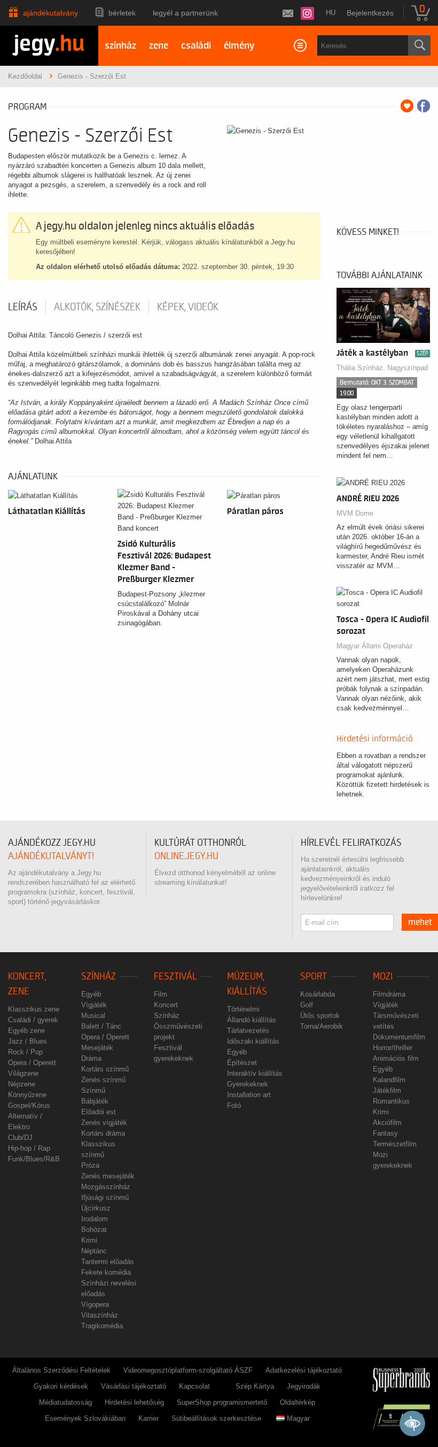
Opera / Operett (32, 1063)
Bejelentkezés (370, 13)
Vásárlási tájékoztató (133, 1386)
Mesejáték (97, 1048)
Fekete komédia (106, 1272)
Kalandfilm (389, 1080)
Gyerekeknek (247, 1084)
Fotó (234, 1105)
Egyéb (91, 994)
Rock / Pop (25, 1052)
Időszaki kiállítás (253, 1041)
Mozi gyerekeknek (392, 1160)
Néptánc (94, 1251)
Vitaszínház (99, 1315)
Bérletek (122, 13)
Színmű (93, 1090)
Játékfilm (387, 1090)
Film (160, 994)
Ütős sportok (320, 1016)
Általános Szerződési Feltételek (61, 1370)
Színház (98, 976)
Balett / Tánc (101, 1026)
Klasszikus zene (33, 1009)
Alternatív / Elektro (25, 1121)
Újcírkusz (96, 1208)
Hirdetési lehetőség (134, 1402)
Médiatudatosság (65, 1402)
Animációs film (396, 1058)
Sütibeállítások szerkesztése (216, 1418)
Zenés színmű (103, 1080)
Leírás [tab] (22, 307)
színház (120, 45)
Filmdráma (389, 994)
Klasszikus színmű (98, 1149)
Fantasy (385, 1133)
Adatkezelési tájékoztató (303, 1370)
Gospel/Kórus (29, 1105)
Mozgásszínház (105, 1187)
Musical (93, 1016)
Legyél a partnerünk (185, 13)
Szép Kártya (255, 1386)
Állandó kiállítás (251, 1020)
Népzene (21, 1084)
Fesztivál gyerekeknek (173, 1053)
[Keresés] (419, 45)
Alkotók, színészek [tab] (97, 307)
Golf (306, 1005)
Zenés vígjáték (104, 1123)
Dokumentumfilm (399, 1037)
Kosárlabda (317, 994)
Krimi (89, 1240)
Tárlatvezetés (248, 1031)
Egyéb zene (26, 1031)
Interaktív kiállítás (255, 1073)
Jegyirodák (303, 1386)
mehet (420, 922)
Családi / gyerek (33, 1020)
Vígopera (95, 1304)
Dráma (91, 1058)
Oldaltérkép (297, 1402)
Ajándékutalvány (50, 13)
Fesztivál (175, 976)
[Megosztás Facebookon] (423, 105)
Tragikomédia (102, 1326)
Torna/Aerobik (321, 1026)
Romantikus (391, 1101)
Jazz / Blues (27, 1041)
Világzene (23, 1073)
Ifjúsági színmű (105, 1197)
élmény (239, 45)
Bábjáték (94, 1101)
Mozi (383, 976)
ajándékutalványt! (51, 856)
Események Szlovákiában (85, 1418)
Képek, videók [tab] (187, 307)
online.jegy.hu (186, 856)
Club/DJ (20, 1138)
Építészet (242, 1063)
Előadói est (98, 1112)
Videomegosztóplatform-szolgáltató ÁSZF (188, 1370)
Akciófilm (387, 1123)
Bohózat (94, 1230)
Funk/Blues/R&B (34, 1159)
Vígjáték (94, 1005)
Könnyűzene (27, 1095)
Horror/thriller (392, 1048)
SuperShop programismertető (222, 1402)
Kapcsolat (194, 1386)
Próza (90, 1165)
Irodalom (94, 1219)
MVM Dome (355, 513)
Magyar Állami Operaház (375, 646)
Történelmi (243, 1009)
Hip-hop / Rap (29, 1148)
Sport (313, 976)
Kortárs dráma (103, 1133)
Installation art (249, 1095)
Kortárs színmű (105, 1069)
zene (158, 45)
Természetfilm (395, 1144)
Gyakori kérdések (61, 1386)
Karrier (148, 1418)
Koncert (166, 1005)
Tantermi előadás (107, 1262)
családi (196, 45)
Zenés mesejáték (108, 1176)
